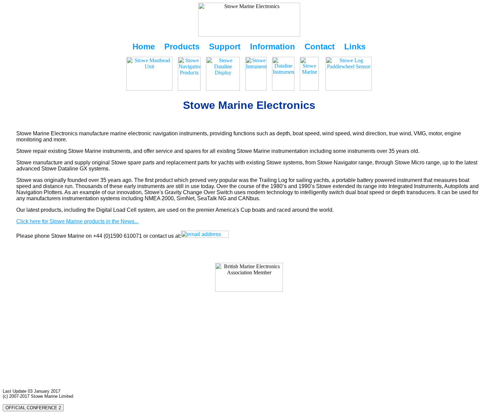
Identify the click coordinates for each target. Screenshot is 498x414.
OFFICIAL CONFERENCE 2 (33, 407)
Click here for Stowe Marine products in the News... (77, 221)
